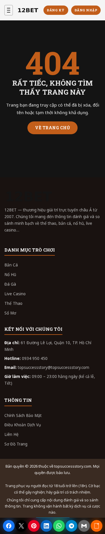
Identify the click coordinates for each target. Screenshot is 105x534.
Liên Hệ (11, 434)
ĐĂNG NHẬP (86, 10)
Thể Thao (13, 303)
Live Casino (15, 293)
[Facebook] (9, 526)
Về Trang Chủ (52, 127)
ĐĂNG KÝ (56, 10)
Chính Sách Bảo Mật (23, 415)
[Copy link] (96, 526)
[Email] (84, 526)
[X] (21, 526)
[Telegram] (71, 526)
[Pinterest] (34, 526)
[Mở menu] (8, 10)
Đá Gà (10, 284)
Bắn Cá (11, 265)
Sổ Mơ (10, 313)
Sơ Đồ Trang (15, 444)
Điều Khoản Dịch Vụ (22, 424)
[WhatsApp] (59, 526)
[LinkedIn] (46, 526)
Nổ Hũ (10, 274)
